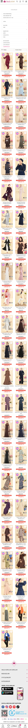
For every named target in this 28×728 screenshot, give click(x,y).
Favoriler (8, 727)
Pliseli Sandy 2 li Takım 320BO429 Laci (21, 387)
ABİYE (4, 33)
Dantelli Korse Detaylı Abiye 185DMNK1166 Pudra (21, 282)
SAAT (4, 27)
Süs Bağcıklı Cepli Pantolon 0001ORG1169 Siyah (7, 649)
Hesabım (25, 727)
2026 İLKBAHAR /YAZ (7, 15)
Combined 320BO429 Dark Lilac (7, 412)
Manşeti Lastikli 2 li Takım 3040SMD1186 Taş (21, 518)
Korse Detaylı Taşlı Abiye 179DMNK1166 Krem (7, 597)
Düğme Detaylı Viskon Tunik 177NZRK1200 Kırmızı (7, 308)
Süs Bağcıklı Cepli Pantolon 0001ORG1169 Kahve (21, 623)
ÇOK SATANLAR (6, 44)
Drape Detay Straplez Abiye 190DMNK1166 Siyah (21, 360)
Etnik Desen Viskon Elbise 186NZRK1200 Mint (6, 492)
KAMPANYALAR (6, 46)
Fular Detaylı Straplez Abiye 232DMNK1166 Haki (21, 150)
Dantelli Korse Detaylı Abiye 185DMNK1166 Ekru (7, 282)
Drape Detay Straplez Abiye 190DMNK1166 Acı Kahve (21, 334)
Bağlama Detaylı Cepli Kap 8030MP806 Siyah (7, 255)
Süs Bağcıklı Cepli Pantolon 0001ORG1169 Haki (7, 623)
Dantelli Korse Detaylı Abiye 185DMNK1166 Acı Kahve (21, 255)
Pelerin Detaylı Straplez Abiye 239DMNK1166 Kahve (7, 439)
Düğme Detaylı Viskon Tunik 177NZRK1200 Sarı (21, 308)
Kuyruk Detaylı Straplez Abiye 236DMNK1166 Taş (21, 124)
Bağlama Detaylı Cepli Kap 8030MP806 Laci (21, 229)
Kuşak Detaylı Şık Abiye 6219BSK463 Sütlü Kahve (7, 387)
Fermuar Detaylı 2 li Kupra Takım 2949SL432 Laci (7, 98)
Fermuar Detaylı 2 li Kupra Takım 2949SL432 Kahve (21, 72)
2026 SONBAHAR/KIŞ (7, 13)
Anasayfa (2, 727)
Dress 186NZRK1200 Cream (21, 464)
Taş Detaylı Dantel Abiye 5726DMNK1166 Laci (21, 177)
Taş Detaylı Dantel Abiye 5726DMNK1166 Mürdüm (7, 203)
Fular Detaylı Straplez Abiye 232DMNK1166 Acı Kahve (7, 150)
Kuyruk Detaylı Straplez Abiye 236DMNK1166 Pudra (7, 124)
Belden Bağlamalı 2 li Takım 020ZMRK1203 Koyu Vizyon (21, 544)
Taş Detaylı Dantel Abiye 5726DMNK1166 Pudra (21, 203)
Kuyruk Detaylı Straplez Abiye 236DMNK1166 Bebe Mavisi (21, 98)
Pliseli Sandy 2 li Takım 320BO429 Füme (21, 413)
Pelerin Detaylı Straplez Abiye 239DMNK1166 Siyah (7, 465)
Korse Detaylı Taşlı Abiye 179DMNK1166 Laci (21, 597)
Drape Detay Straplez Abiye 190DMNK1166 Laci (7, 360)
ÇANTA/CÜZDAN (6, 42)
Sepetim (19, 726)
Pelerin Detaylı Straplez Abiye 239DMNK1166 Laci (21, 439)
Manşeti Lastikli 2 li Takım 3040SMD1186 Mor (7, 518)
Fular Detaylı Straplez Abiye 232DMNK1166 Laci (7, 177)
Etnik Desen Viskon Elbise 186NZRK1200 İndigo (21, 492)
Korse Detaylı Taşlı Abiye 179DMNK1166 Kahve (21, 570)
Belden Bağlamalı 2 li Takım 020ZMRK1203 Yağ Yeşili (7, 570)
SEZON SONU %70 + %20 (8, 17)
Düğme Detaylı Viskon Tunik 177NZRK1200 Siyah (7, 334)
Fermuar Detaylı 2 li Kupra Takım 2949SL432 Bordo (7, 72)
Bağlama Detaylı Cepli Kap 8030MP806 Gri (7, 229)
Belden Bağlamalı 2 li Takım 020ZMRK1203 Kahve (7, 544)
